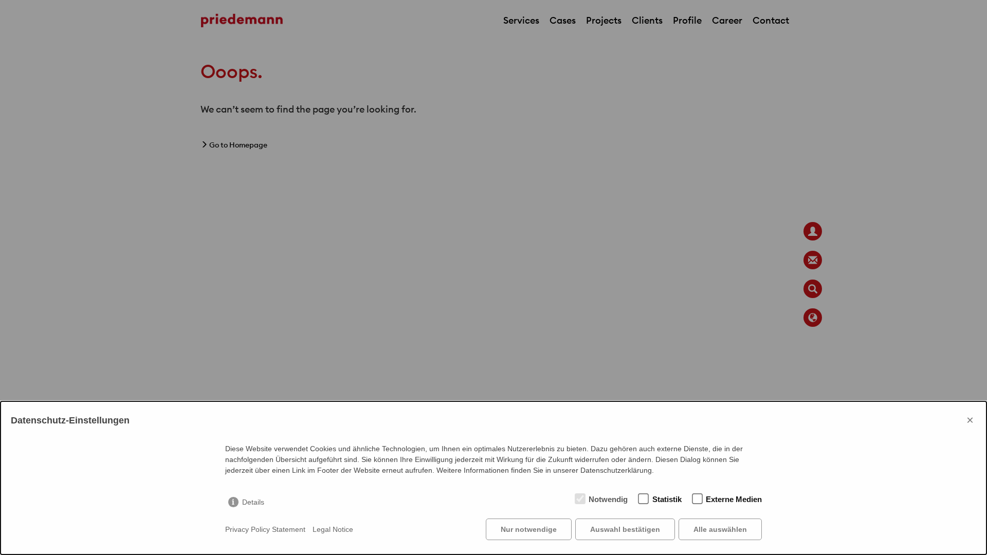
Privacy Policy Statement (265, 529)
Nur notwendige (529, 529)
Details (253, 502)
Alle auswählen (720, 529)
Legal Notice (333, 529)
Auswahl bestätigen (625, 529)
